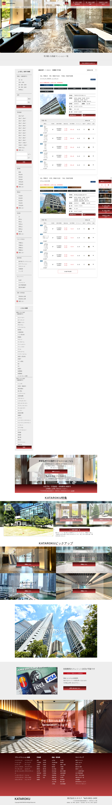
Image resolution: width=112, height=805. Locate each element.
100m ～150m (23, 145)
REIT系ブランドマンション (25, 261)
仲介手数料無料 (22, 285)
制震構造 (20, 373)
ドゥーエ (27, 775)
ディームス (27, 764)
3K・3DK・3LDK (22, 87)
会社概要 (72, 490)
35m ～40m (22, 125)
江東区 (44, 766)
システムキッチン (22, 400)
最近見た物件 (79, 766)
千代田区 (39, 762)
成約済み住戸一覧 (80, 777)
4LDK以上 (21, 89)
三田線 (53, 783)
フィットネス (21, 346)
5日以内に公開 (22, 298)
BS (18, 363)
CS (18, 366)
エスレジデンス (18, 779)
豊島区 (38, 775)
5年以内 (20, 177)
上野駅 (61, 768)
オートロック (21, 320)
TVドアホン (21, 324)
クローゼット (21, 398)
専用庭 (19, 432)
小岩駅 (83, 197)
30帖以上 (21, 250)
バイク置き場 (21, 334)
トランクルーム (21, 327)
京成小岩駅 (81, 200)
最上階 (20, 231)
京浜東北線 (54, 762)
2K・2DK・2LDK (22, 84)
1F (19, 216)
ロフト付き (20, 427)
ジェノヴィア (28, 779)
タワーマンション (23, 264)
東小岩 (82, 194)
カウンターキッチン (23, 403)
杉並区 (38, 777)
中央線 (53, 764)
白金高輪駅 (63, 783)
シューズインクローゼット (24, 420)
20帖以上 (21, 247)
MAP (84, 115)
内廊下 (19, 359)
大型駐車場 (20, 332)
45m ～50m (22, 130)
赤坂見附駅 (63, 773)
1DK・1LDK (21, 82)
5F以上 (20, 221)
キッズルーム (21, 341)
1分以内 (20, 195)
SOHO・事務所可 (22, 386)
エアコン (20, 417)
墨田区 (38, 768)
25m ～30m (22, 120)
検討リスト (78, 764)
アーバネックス (18, 768)
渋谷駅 (61, 777)
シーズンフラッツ (19, 775)
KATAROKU (17, 7)
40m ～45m (22, 128)
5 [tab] (30, 534)
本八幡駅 (84, 101)
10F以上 (21, 224)
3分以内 (20, 198)
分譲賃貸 (21, 268)
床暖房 (19, 415)
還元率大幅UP (22, 287)
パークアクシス (18, 760)
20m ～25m (22, 118)
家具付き (20, 444)
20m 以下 (21, 116)
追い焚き (20, 391)
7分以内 (20, 203)
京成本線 (76, 199)
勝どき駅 (62, 781)
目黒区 (44, 771)
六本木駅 (62, 775)
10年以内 (21, 181)
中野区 (44, 775)
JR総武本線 (76, 99)
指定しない (21, 150)
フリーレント (22, 282)
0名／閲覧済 (44, 76)
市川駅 (83, 98)
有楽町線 (54, 775)
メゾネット (20, 425)
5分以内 (20, 200)
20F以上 (21, 226)
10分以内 (21, 205)
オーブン (20, 410)
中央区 (44, 760)
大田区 (44, 773)
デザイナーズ (22, 266)
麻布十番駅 (63, 771)
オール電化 (20, 361)
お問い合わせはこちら (74, 688)
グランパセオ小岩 (45, 181)
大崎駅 (61, 766)
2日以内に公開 (22, 296)
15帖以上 (21, 245)
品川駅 (61, 760)
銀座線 (53, 766)
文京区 (44, 762)
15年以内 (21, 184)
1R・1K (20, 80)
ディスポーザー (21, 408)
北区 (44, 777)
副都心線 (54, 777)
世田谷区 (39, 773)
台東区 (38, 764)
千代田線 (54, 773)
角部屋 (19, 434)
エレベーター (21, 317)
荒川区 (44, 768)
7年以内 (20, 179)
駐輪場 (19, 337)
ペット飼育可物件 (80, 771)
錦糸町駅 (62, 779)
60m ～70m (22, 135)
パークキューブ (28, 760)
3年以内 (20, 174)
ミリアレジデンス (19, 777)
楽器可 (19, 368)
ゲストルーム (21, 351)
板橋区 (38, 779)
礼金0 (20, 280)
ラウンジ (20, 339)
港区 (38, 760)
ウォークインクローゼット (24, 422)
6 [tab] (32, 534)
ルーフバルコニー (22, 430)
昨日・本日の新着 (80, 775)
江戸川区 (79, 194)
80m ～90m (22, 140)
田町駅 (61, 762)
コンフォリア (28, 762)
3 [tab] (25, 534)
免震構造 (20, 371)
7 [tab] (34, 534)
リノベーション (21, 442)
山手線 (53, 760)
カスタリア (27, 768)
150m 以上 (22, 147)
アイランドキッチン (23, 405)
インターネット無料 (23, 376)
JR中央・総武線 (77, 98)
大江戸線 (54, 781)
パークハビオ (18, 762)
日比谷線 (54, 771)
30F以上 (21, 229)
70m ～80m (22, 138)
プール (19, 349)
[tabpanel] (28, 520)
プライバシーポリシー (81, 783)
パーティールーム (22, 354)
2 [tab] (23, 534)
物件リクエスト (56, 471)
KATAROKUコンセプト (81, 781)
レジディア (17, 764)
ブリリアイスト (28, 766)
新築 (20, 172)
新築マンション (79, 768)
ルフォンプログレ (19, 766)
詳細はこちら (28, 564)
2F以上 (20, 219)
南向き (19, 439)
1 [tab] (21, 534)
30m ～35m (22, 123)
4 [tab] (27, 534)
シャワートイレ (21, 393)
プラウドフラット (29, 771)
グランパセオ (28, 777)
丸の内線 (54, 768)
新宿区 (38, 766)
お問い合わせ (79, 762)
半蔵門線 (54, 779)
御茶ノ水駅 (63, 764)
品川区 (38, 771)
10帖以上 (21, 242)
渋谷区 (44, 764)
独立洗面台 (20, 388)
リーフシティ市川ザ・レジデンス (49, 78)
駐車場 (19, 329)
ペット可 (21, 271)
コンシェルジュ (21, 344)
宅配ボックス (21, 322)
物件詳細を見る (73, 115)
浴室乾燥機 (20, 395)
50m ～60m (22, 133)
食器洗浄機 (20, 413)
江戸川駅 (81, 199)
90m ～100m (23, 142)
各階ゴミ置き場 (21, 356)
